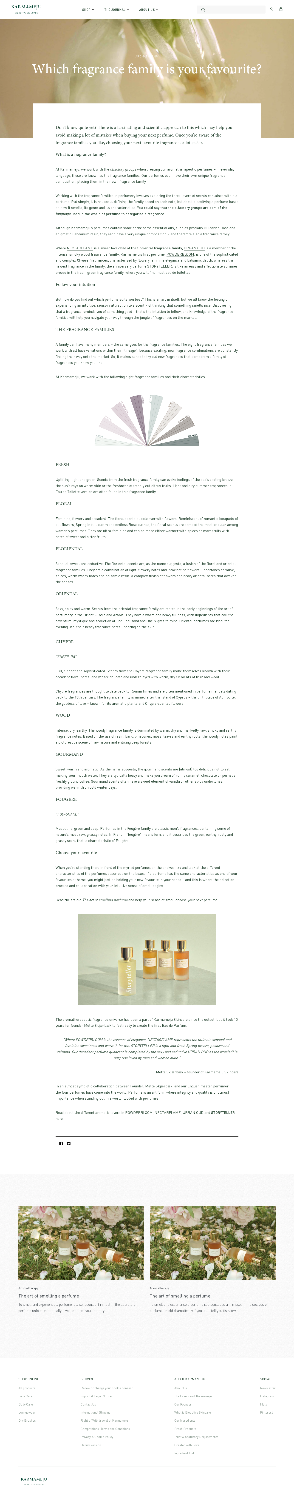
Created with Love (186, 1445)
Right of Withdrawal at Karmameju (104, 1420)
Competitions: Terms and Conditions (105, 1428)
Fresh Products (185, 1428)
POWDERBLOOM (180, 254)
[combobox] (231, 10)
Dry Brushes (27, 1420)
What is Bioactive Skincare (192, 1412)
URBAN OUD (194, 248)
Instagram (267, 1396)
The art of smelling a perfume (48, 1296)
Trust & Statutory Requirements (196, 1436)
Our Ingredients (184, 1420)
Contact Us (88, 1404)
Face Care (25, 1396)
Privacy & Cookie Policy (97, 1436)
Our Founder (183, 1404)
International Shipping (95, 1412)
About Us (180, 1388)
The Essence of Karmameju (193, 1396)
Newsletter (268, 1388)
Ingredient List (184, 1453)
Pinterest (266, 1412)
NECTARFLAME (80, 248)
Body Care (25, 1404)
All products (26, 1388)
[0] (281, 9)
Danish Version (91, 1445)
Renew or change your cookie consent (107, 1388)
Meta (263, 1404)
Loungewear (26, 1412)
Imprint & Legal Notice (96, 1396)
